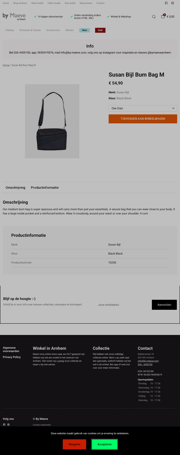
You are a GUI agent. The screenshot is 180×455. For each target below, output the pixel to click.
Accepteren (105, 444)
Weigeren (74, 444)
